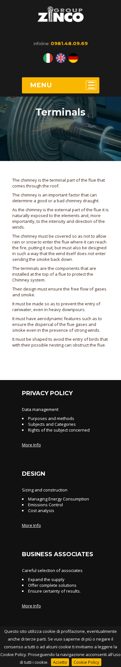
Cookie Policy (86, 662)
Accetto (60, 662)
